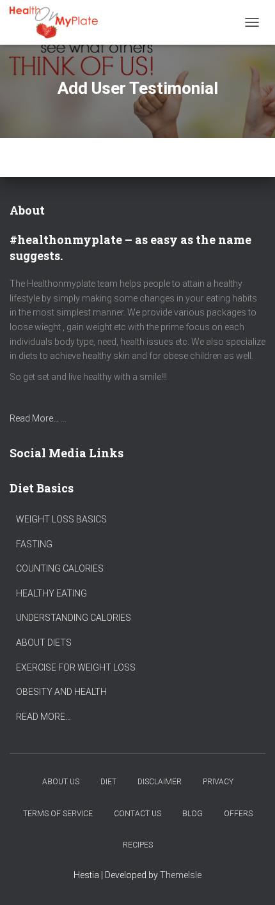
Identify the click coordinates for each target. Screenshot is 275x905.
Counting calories (60, 568)
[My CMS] (58, 22)
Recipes (138, 844)
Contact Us (137, 813)
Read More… (34, 418)
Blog (192, 813)
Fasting (34, 544)
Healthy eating (51, 593)
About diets (44, 642)
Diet (108, 781)
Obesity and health (61, 692)
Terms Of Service (58, 813)
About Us (60, 781)
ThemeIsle (180, 875)
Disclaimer (160, 781)
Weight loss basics (61, 519)
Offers (238, 813)
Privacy (218, 781)
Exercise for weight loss (76, 667)
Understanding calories (73, 617)
